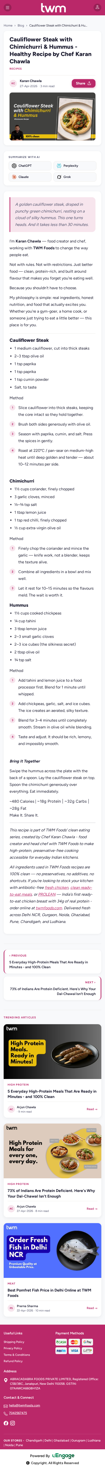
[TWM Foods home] (52, 7)
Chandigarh (34, 1440)
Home (8, 25)
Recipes (16, 68)
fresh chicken (56, 887)
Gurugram (78, 1440)
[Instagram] (12, 1423)
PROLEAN (46, 894)
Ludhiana (94, 1440)
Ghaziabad (61, 1440)
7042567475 (18, 1413)
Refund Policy (13, 1361)
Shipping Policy (14, 1342)
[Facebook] (6, 1423)
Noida (9, 1445)
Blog (21, 25)
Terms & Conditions (17, 1355)
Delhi (48, 1440)
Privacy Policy (13, 1348)
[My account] (97, 7)
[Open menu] (7, 7)
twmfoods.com (49, 908)
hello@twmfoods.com (24, 1405)
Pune (19, 1445)
